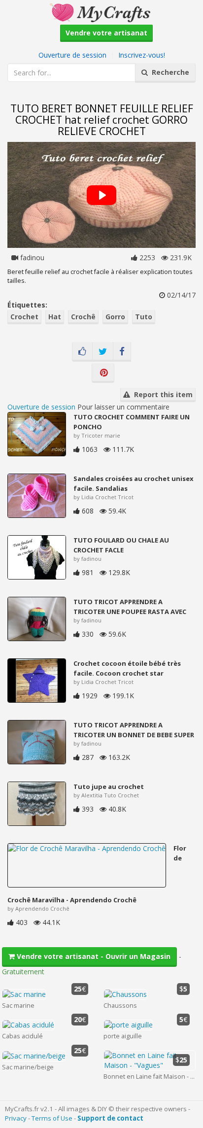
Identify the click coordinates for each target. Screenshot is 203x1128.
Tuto (143, 316)
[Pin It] (103, 373)
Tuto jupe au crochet (108, 786)
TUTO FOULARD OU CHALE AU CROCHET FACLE (121, 545)
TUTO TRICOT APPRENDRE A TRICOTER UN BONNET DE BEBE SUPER (133, 729)
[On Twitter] (102, 352)
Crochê (83, 316)
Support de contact (110, 1118)
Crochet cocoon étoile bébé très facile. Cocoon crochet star (127, 668)
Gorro (115, 316)
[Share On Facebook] (122, 352)
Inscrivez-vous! (141, 55)
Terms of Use (52, 1118)
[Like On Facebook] (82, 352)
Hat (54, 316)
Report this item (161, 394)
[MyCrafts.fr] (101, 11)
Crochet (24, 316)
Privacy (16, 1118)
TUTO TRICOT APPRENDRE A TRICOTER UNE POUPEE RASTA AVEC (129, 606)
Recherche (168, 72)
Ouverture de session (72, 55)
